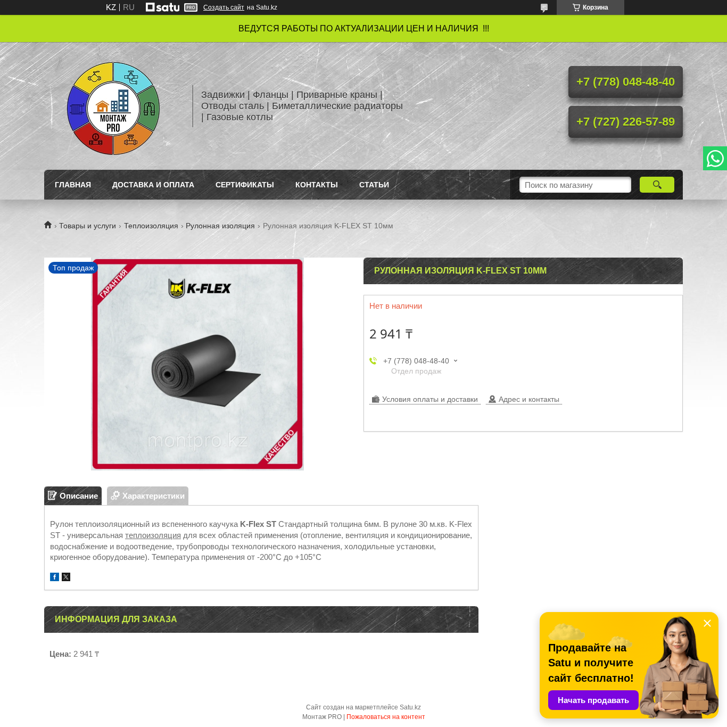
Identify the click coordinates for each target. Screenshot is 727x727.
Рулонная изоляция (220, 225)
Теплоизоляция (151, 225)
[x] (66, 578)
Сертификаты (245, 184)
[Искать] (657, 185)
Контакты (316, 184)
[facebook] (54, 578)
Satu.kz (410, 707)
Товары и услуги (87, 225)
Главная (73, 184)
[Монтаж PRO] (113, 106)
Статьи (374, 184)
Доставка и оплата (153, 184)
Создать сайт (223, 7)
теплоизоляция (153, 535)
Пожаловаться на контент (385, 717)
